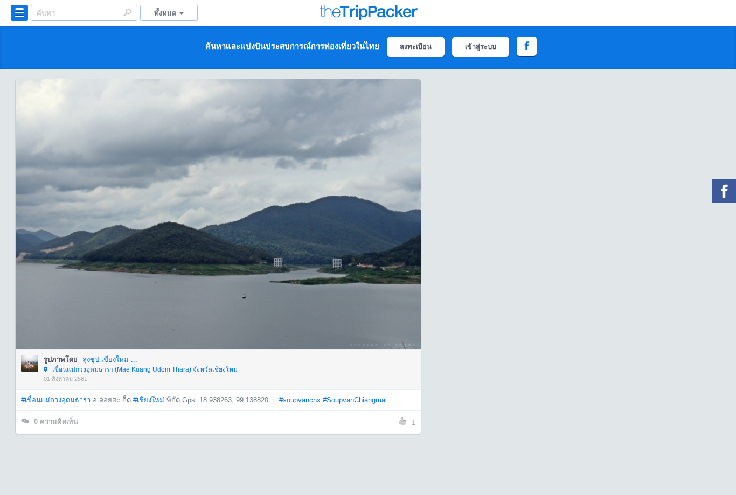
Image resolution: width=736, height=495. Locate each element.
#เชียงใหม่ (148, 400)
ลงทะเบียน (416, 47)
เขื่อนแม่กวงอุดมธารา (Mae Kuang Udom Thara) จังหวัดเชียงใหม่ (144, 369)
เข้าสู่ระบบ (480, 47)
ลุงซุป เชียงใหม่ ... (109, 359)
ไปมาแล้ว (221, 197)
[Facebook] (724, 191)
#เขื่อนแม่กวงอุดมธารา (56, 400)
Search (127, 12)
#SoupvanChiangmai (355, 400)
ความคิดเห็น (56, 421)
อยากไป (219, 230)
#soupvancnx (300, 400)
